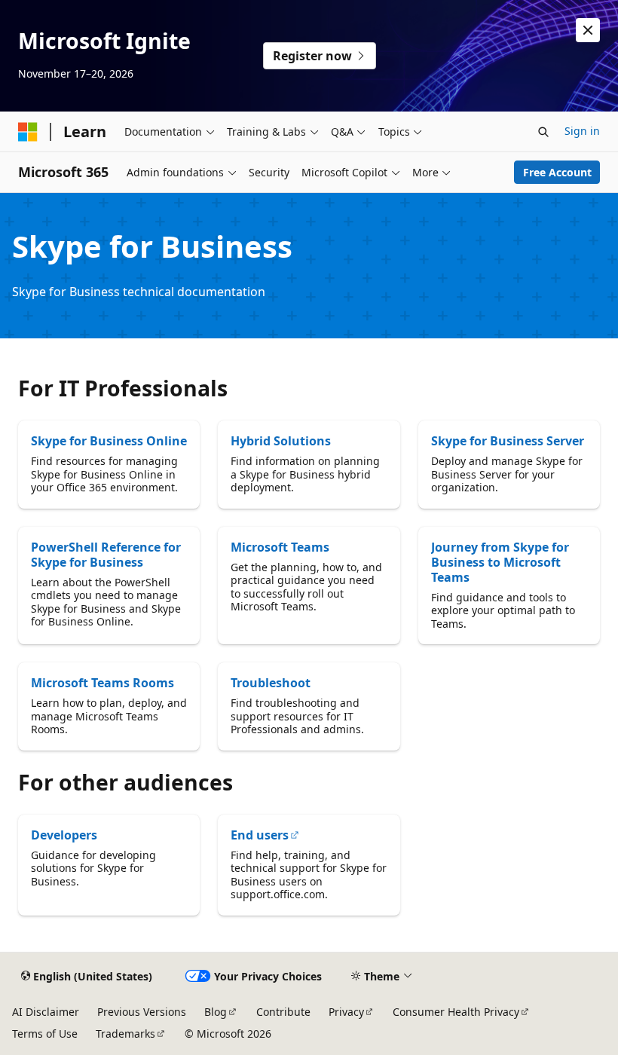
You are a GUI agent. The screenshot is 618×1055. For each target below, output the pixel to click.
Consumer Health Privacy (456, 1012)
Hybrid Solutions (281, 440)
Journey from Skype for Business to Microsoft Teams (500, 562)
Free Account (557, 172)
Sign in (582, 131)
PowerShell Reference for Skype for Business (106, 555)
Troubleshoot (271, 682)
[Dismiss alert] (588, 30)
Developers (64, 834)
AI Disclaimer (45, 1012)
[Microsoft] (28, 132)
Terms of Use (45, 1033)
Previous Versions (141, 1012)
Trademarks (125, 1033)
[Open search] (543, 131)
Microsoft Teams (280, 547)
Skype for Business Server (507, 440)
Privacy (346, 1012)
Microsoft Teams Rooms (102, 682)
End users (260, 834)
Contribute (283, 1012)
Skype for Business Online (109, 440)
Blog (215, 1012)
